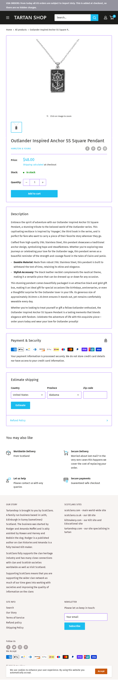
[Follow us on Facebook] (8, 647)
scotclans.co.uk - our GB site (80, 515)
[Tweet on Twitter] (99, 148)
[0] (112, 17)
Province (52, 388)
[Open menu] (7, 17)
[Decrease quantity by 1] (26, 182)
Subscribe (74, 626)
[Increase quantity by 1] (42, 182)
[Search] (94, 17)
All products (21, 29)
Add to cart (34, 193)
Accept (101, 671)
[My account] (105, 17)
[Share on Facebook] (87, 148)
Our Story (11, 612)
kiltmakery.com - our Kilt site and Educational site (83, 522)
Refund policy (14, 622)
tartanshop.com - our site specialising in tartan (86, 530)
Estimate (21, 405)
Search (10, 607)
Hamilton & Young (21, 148)
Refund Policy (18, 420)
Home (9, 29)
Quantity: (16, 182)
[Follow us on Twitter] (14, 647)
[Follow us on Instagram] (20, 647)
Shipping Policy (15, 627)
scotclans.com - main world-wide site (85, 510)
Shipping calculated (33, 164)
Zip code (88, 388)
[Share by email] (105, 148)
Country (15, 388)
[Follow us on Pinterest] (26, 647)
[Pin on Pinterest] (93, 148)
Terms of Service (15, 617)
